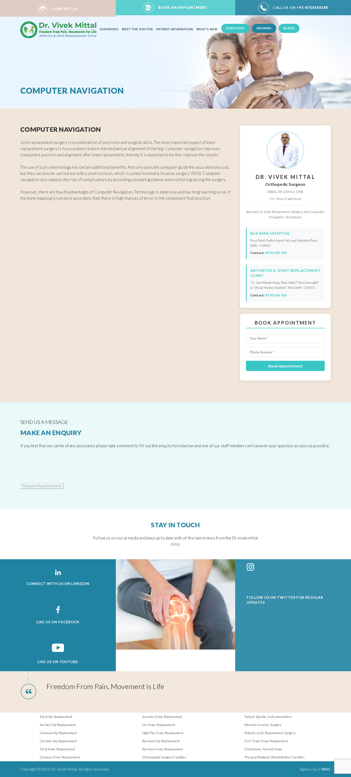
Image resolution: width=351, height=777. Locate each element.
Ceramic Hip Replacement (58, 741)
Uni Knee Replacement (158, 725)
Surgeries (109, 29)
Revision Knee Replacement (162, 749)
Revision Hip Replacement (161, 741)
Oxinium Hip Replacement (58, 733)
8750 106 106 (276, 295)
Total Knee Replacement (57, 749)
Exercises (235, 28)
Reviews (264, 28)
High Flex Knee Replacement (162, 733)
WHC (326, 769)
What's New (207, 29)
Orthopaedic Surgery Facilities (164, 757)
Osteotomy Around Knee (263, 749)
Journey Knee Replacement (162, 717)
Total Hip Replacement (56, 717)
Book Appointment (285, 366)
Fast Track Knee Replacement (266, 741)
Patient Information (174, 29)
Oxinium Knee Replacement (60, 757)
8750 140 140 (276, 253)
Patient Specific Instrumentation (268, 717)
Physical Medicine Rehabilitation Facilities (275, 757)
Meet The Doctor (137, 29)
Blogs (289, 28)
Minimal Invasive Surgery (263, 725)
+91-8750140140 (300, 7)
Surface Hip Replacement (58, 725)
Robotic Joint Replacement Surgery (270, 733)
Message (5, 491)
